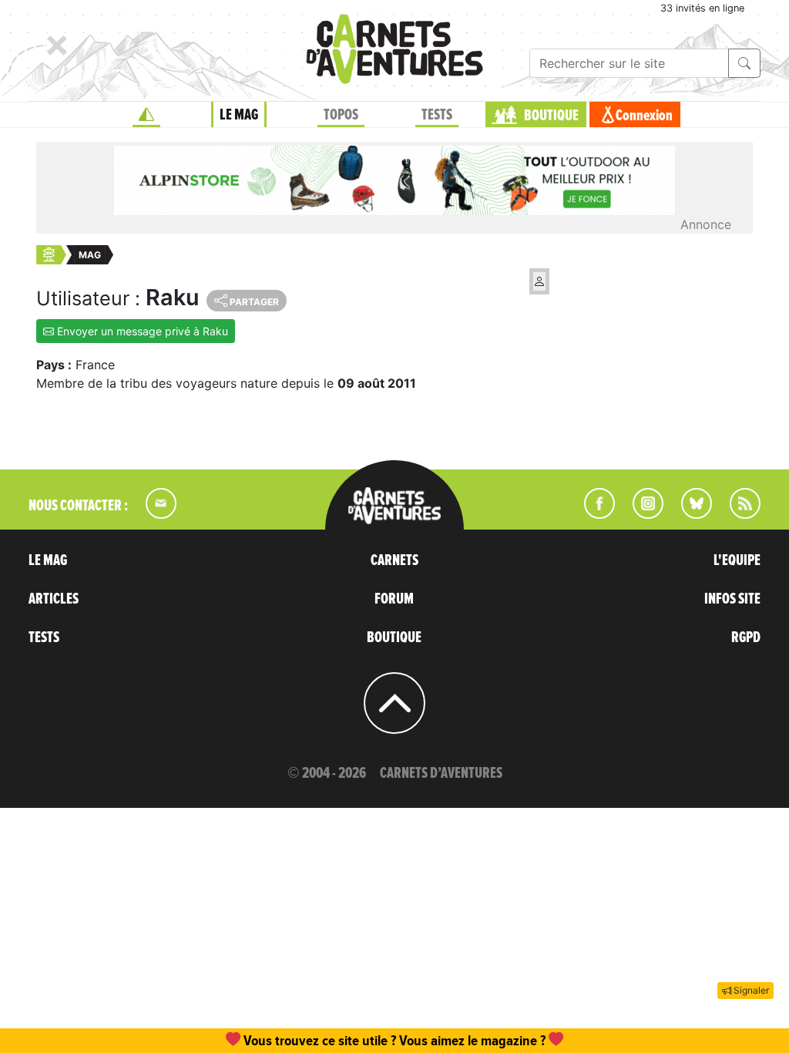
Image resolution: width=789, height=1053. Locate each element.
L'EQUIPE (736, 560)
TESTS (436, 115)
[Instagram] (641, 514)
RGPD (745, 637)
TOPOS (341, 115)
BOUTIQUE (551, 115)
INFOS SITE (732, 599)
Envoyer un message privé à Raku (141, 331)
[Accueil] (146, 114)
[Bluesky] (689, 514)
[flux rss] (737, 514)
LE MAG (239, 115)
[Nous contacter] (153, 514)
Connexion (644, 115)
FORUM (394, 599)
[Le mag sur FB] (593, 514)
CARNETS (394, 560)
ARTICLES (54, 599)
